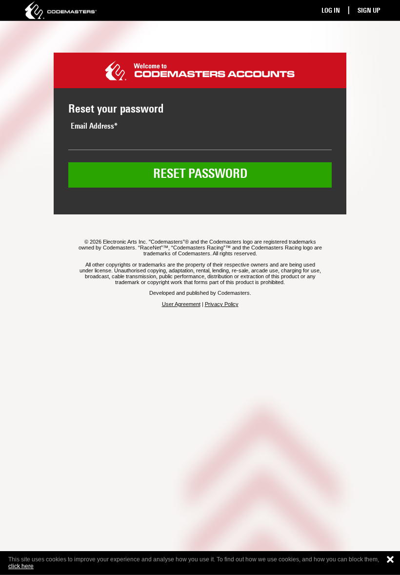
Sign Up (369, 11)
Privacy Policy (222, 304)
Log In (330, 11)
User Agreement (181, 304)
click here (21, 566)
